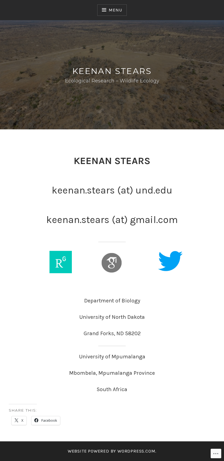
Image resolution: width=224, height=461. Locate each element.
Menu (115, 10)
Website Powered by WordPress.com (111, 451)
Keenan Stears (112, 71)
